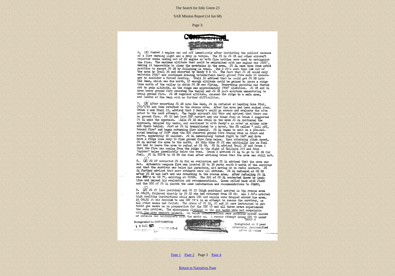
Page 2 (189, 255)
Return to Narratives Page (197, 268)
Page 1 (176, 255)
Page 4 (216, 255)
